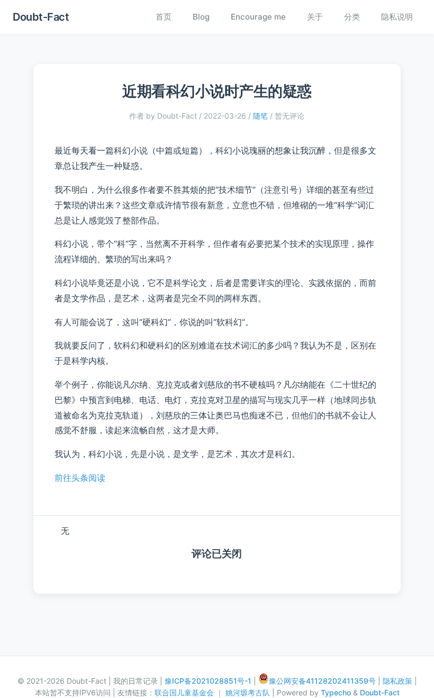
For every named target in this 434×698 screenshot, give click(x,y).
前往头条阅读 (80, 477)
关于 (315, 17)
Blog (201, 17)
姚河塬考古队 (248, 692)
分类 (352, 17)
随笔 (260, 115)
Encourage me (258, 17)
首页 (163, 17)
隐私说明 (397, 17)
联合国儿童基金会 (185, 692)
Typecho (336, 692)
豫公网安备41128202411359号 (322, 680)
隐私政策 (397, 680)
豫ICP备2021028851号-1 (208, 680)
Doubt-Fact (41, 17)
